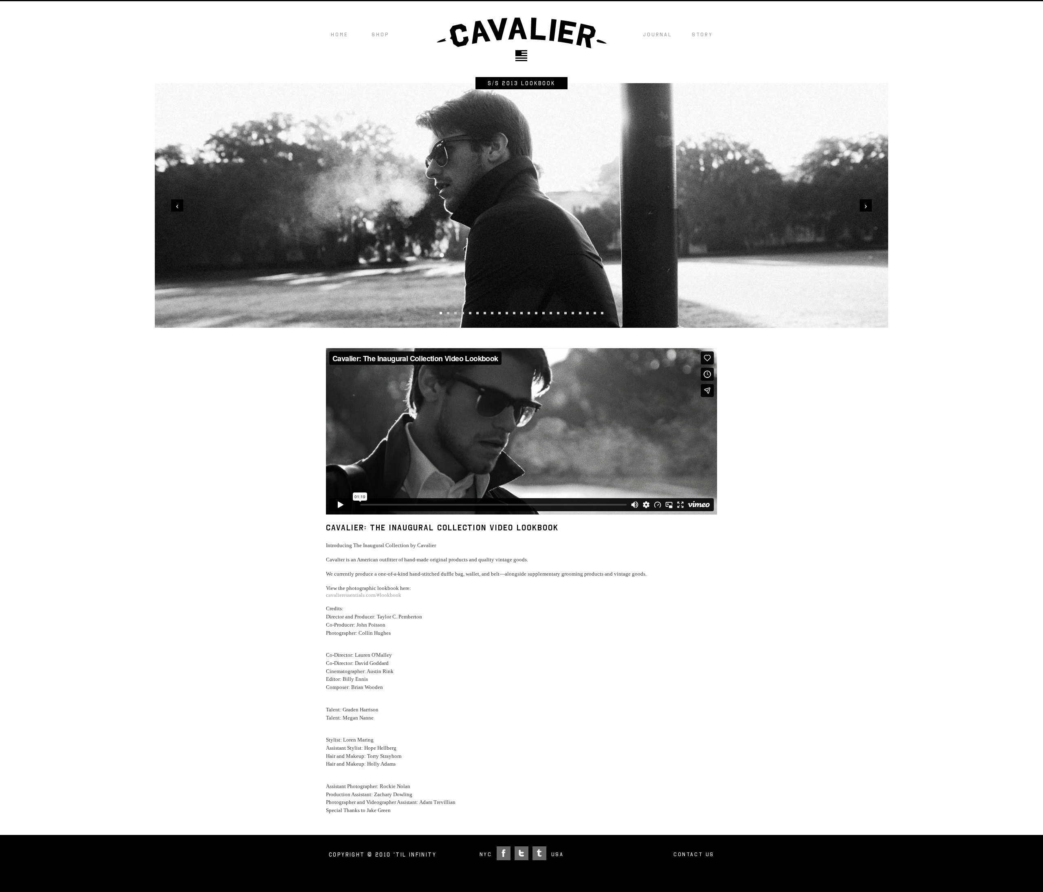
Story (702, 34)
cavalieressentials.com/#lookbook (363, 595)
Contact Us (693, 854)
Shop (380, 34)
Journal (657, 34)
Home (339, 34)
